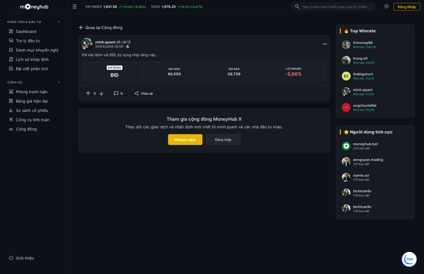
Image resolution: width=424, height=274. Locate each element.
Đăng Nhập (407, 7)
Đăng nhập (223, 140)
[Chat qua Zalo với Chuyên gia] (409, 259)
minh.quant (105, 42)
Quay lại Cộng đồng (100, 27)
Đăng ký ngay (185, 140)
